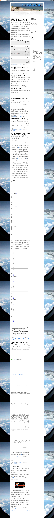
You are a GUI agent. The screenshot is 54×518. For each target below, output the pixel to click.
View (16, 193)
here (24, 91)
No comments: (20, 64)
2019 (32, 38)
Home (20, 510)
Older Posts (28, 510)
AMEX (32, 20)
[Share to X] (24, 64)
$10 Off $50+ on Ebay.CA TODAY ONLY (37, 57)
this (21, 454)
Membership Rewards (34, 23)
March (33, 70)
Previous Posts (33, 32)
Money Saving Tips (15, 105)
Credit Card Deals (19, 338)
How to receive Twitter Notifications (35, 31)
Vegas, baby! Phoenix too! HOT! (16, 88)
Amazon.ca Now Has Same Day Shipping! (18, 118)
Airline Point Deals (15, 338)
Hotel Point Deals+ (23, 338)
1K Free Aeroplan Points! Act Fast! (17, 451)
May (33, 68)
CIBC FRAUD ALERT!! (15, 466)
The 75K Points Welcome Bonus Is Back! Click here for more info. (33, 11)
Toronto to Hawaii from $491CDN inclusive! (37, 64)
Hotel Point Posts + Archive (35, 35)
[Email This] (23, 64)
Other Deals (14, 130)
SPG (32, 26)
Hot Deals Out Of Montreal (15, 106)
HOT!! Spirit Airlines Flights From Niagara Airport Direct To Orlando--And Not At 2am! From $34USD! (20, 20)
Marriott (33, 22)
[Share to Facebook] (25, 64)
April (33, 69)
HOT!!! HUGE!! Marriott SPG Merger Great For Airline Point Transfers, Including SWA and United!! (20, 134)
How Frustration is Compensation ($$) (37, 59)
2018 (32, 39)
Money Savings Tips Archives (35, 33)
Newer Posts (13, 510)
